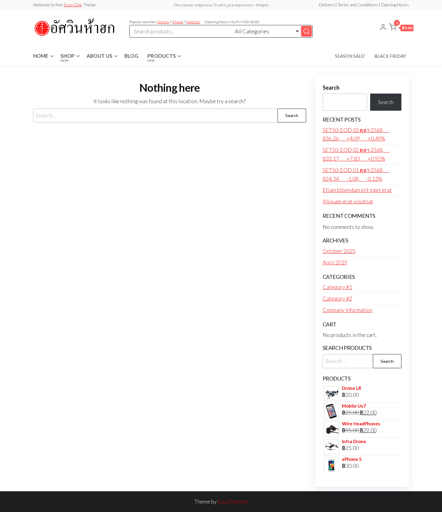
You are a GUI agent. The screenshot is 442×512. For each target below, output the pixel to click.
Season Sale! (350, 56)
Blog (131, 56)
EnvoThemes (233, 501)
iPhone (177, 22)
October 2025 (339, 251)
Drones (163, 22)
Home (40, 56)
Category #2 (337, 298)
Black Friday (390, 56)
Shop (67, 57)
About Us (99, 56)
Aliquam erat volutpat (348, 201)
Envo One (73, 4)
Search (331, 87)
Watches (193, 22)
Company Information (348, 310)
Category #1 (337, 287)
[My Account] (383, 27)
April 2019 (335, 262)
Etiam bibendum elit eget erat (357, 190)
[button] (401, 28)
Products (161, 57)
